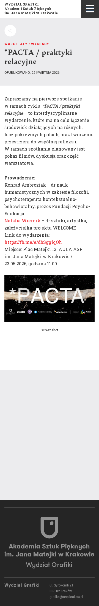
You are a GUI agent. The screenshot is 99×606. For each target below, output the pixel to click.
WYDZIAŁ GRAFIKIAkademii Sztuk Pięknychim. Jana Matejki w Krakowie (31, 8)
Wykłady (40, 44)
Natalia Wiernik (22, 220)
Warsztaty (16, 44)
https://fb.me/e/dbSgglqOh (33, 242)
